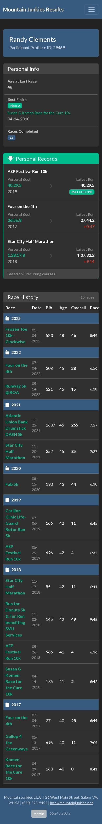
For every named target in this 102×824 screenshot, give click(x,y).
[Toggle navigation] (91, 9)
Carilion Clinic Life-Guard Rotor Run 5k (15, 523)
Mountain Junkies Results (33, 9)
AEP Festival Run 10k (13, 552)
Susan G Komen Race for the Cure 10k (39, 112)
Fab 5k (11, 484)
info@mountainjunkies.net (71, 802)
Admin (39, 813)
